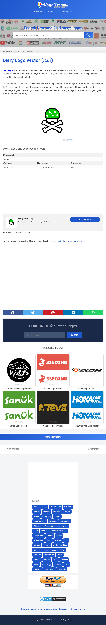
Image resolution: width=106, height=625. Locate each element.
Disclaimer (51, 609)
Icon (66, 540)
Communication (40, 521)
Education (37, 526)
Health (48, 540)
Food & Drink (39, 536)
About (26, 609)
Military (36, 550)
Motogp (45, 550)
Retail (55, 560)
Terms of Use (78, 609)
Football (50, 536)
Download (86, 219)
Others (59, 555)
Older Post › (94, 448)
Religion (47, 560)
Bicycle (67, 512)
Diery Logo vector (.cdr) (28, 60)
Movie (54, 550)
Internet (37, 545)
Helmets (58, 540)
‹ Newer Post (12, 448)
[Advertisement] (53, 191)
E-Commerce (65, 521)
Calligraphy (46, 516)
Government (38, 540)
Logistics (46, 545)
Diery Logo (8, 70)
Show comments (53, 437)
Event (36, 531)
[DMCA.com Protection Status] (53, 601)
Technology (46, 564)
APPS (45, 507)
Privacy (64, 609)
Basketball (57, 512)
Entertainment (61, 526)
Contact (37, 609)
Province (37, 560)
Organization (49, 555)
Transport (37, 569)
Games (59, 536)
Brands (36, 516)
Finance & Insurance (59, 531)
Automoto (68, 507)
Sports (36, 564)
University (62, 569)
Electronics (49, 526)
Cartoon (57, 516)
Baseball (46, 512)
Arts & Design (55, 507)
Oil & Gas (37, 555)
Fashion (44, 531)
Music (61, 550)
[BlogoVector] (53, 7)
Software (64, 560)
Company (52, 521)
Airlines (36, 507)
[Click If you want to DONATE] (53, 586)
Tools (67, 564)
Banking (37, 512)
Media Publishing (60, 545)
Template (57, 564)
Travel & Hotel (49, 569)
